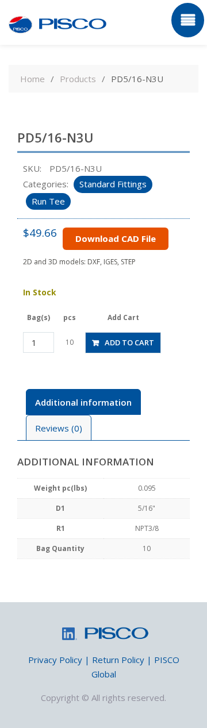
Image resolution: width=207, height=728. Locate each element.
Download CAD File (115, 238)
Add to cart (129, 342)
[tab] (83, 402)
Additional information (83, 402)
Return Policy (118, 659)
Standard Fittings (113, 184)
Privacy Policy (55, 659)
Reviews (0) (58, 428)
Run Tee (48, 201)
